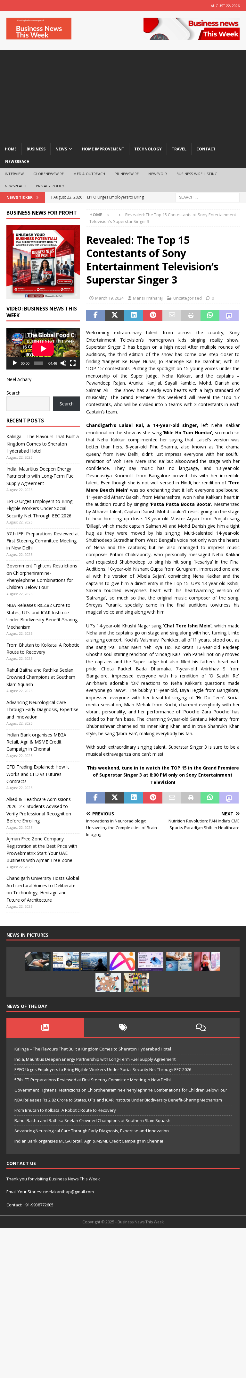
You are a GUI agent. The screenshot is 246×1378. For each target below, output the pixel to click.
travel (179, 149)
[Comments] (201, 1027)
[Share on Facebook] (95, 315)
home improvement (103, 149)
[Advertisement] (123, 95)
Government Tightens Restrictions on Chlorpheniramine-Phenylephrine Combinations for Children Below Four (120, 1090)
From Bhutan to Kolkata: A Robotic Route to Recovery (65, 1110)
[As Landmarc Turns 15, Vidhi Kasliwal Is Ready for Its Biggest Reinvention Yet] (136, 982)
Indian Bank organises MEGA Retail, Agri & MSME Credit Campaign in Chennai (36, 742)
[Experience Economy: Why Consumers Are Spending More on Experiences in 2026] (94, 961)
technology (148, 149)
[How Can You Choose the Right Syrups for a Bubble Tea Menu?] (207, 961)
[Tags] (123, 1027)
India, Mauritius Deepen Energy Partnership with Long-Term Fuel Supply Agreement (40, 476)
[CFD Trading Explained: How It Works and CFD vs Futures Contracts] (38, 961)
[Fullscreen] (73, 363)
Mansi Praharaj (148, 298)
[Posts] (45, 1027)
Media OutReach (89, 173)
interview (14, 173)
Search (13, 393)
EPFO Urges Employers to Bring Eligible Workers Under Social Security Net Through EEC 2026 (39, 508)
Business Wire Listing (196, 173)
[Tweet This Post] (114, 315)
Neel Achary (18, 379)
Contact (206, 149)
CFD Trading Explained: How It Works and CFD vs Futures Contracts (37, 774)
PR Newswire (127, 173)
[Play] (15, 363)
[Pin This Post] (152, 315)
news (61, 149)
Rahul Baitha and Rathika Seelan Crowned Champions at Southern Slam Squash (40, 677)
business (36, 149)
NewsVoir (157, 173)
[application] (43, 349)
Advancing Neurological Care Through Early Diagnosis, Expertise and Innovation (42, 709)
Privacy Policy (50, 185)
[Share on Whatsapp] (210, 315)
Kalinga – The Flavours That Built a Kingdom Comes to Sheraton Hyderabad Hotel (42, 443)
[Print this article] (191, 315)
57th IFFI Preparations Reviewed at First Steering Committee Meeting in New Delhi (42, 541)
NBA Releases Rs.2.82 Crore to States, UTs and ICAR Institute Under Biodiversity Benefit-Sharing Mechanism (118, 1100)
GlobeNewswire (48, 173)
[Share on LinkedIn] (134, 315)
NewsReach (17, 161)
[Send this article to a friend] (172, 315)
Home (11, 149)
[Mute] (63, 363)
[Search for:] (208, 197)
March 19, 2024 (109, 298)
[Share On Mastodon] (229, 315)
